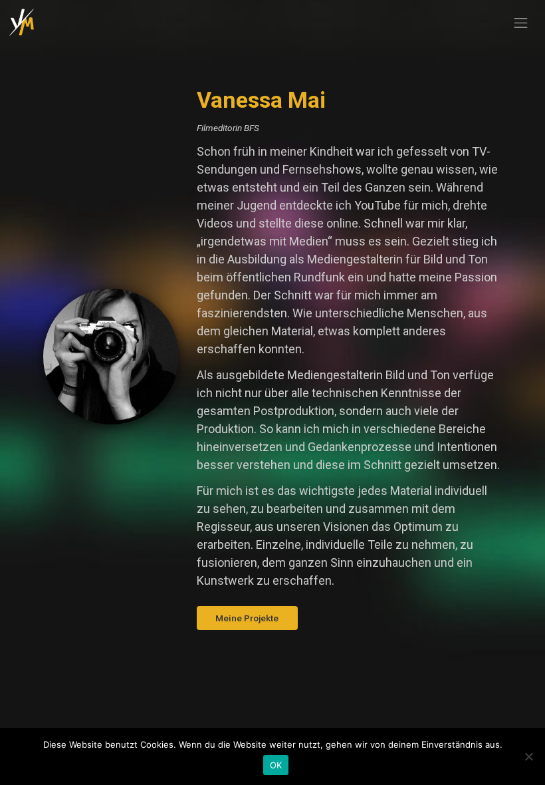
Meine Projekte (246, 618)
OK (276, 765)
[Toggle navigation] (521, 22)
